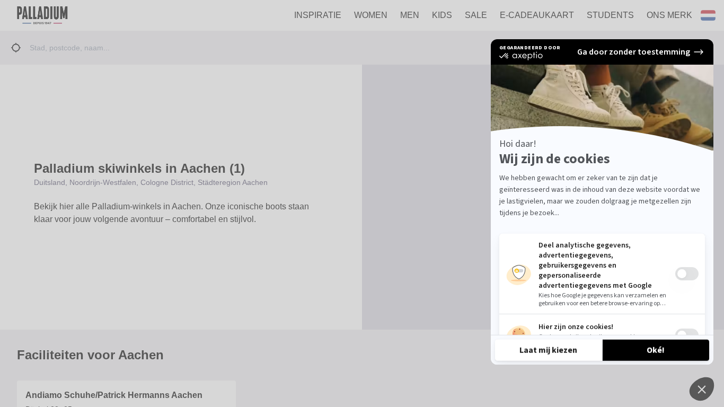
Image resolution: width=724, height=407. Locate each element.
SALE (476, 15)
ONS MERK (669, 15)
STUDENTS (610, 15)
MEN (409, 15)
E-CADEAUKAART (537, 15)
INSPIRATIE (317, 15)
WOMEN (370, 15)
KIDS (442, 15)
